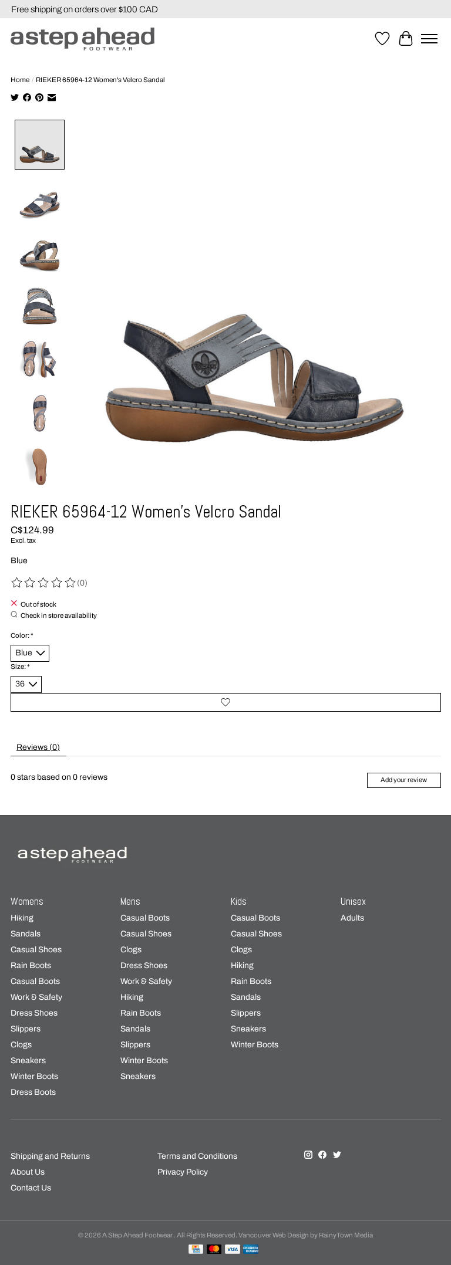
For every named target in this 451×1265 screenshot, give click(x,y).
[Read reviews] (44, 583)
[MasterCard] (214, 1249)
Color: (22, 635)
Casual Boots (35, 981)
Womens (27, 901)
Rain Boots (31, 965)
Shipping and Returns (50, 1156)
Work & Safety (36, 997)
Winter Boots (34, 1076)
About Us (28, 1172)
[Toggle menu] (429, 38)
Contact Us (31, 1187)
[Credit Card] (196, 1249)
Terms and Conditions (197, 1156)
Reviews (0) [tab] (38, 747)
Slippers (26, 1028)
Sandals (26, 933)
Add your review (404, 779)
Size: (20, 666)
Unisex (353, 901)
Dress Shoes (34, 1013)
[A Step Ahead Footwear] (82, 39)
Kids (239, 901)
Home (20, 79)
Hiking (22, 918)
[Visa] (232, 1249)
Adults (352, 918)
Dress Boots (33, 1092)
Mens (130, 901)
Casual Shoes (36, 949)
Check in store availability (59, 615)
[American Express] (250, 1249)
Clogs (21, 1044)
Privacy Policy (182, 1172)
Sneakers (28, 1060)
